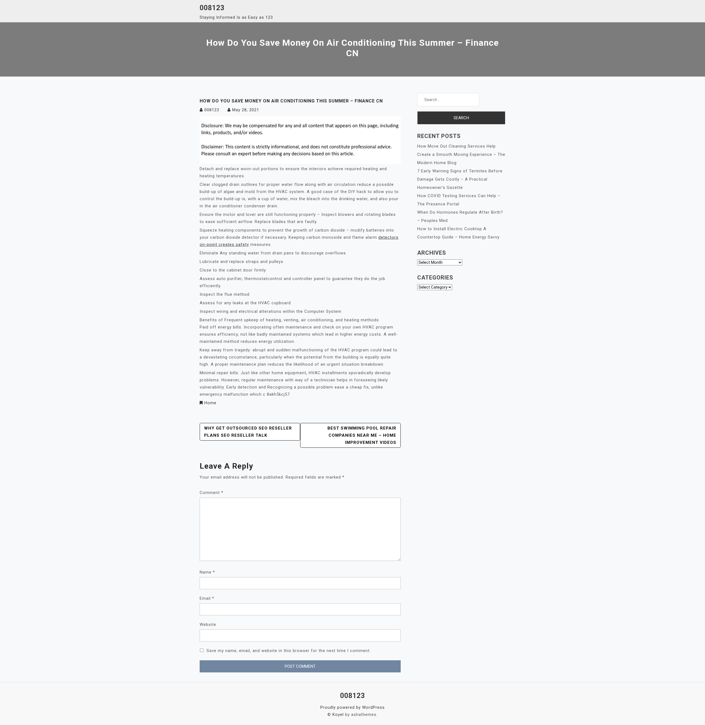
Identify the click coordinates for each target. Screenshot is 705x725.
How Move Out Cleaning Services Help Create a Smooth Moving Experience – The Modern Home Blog (461, 154)
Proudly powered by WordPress (352, 707)
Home (210, 402)
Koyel (338, 714)
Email (207, 598)
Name (207, 572)
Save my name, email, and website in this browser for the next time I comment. (289, 650)
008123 (212, 8)
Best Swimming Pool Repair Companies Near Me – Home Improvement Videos (361, 435)
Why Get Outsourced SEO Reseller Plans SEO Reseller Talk (248, 432)
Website (208, 624)
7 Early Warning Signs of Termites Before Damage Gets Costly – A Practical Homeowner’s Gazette (460, 179)
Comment (211, 492)
